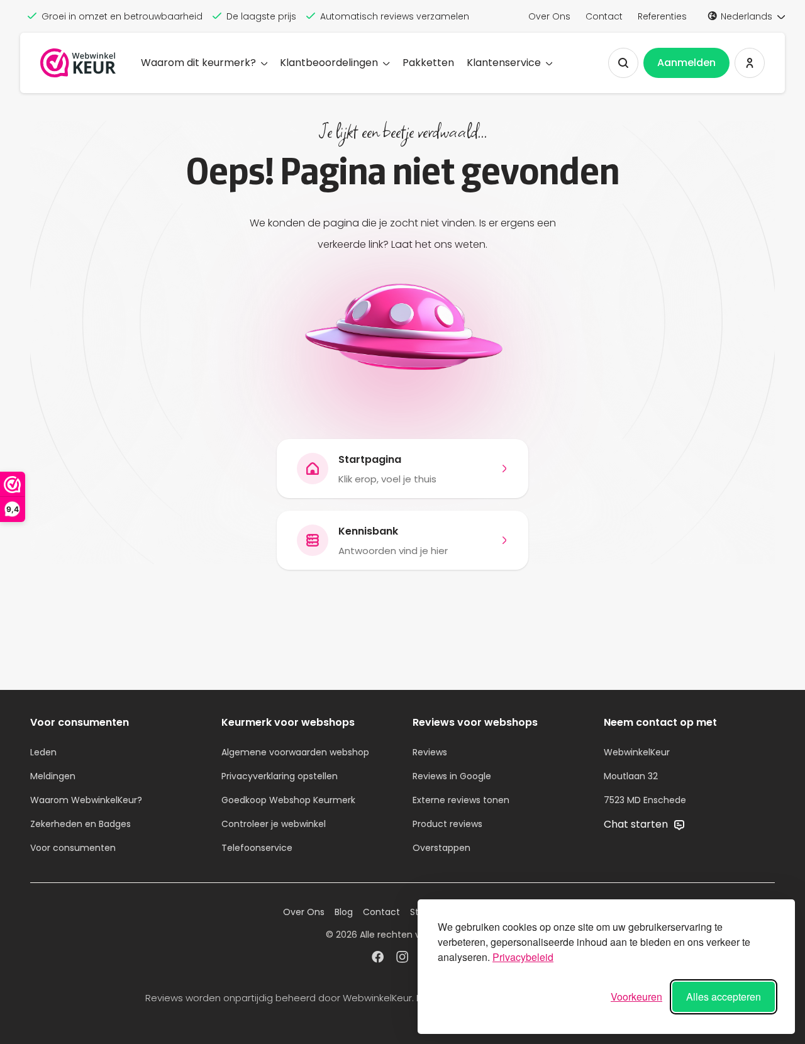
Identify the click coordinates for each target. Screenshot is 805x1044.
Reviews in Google (452, 776)
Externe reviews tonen (461, 800)
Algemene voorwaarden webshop (295, 752)
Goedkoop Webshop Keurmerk (288, 800)
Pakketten (428, 62)
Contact (604, 16)
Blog (344, 912)
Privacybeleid (522, 957)
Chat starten (637, 824)
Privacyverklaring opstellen (279, 776)
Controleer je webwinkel (273, 824)
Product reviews (447, 824)
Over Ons (549, 16)
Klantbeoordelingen (329, 62)
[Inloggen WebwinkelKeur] (750, 63)
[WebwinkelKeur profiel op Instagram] (402, 958)
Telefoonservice (256, 847)
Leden (43, 752)
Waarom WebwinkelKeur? (86, 800)
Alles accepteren (723, 996)
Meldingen (52, 776)
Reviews (430, 752)
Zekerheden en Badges (80, 824)
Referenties (662, 16)
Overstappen (441, 847)
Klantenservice (504, 62)
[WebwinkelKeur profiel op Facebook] (377, 958)
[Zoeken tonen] (623, 63)
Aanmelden (686, 62)
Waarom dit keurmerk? (198, 62)
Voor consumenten (73, 847)
